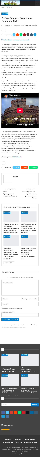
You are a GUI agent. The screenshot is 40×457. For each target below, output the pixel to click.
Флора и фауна (8, 442)
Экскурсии (18, 442)
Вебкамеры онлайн (30, 442)
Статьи (32, 439)
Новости (5, 13)
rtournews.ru (17, 157)
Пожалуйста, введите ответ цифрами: (12, 308)
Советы (26, 439)
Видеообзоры (17, 439)
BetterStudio (24, 454)
